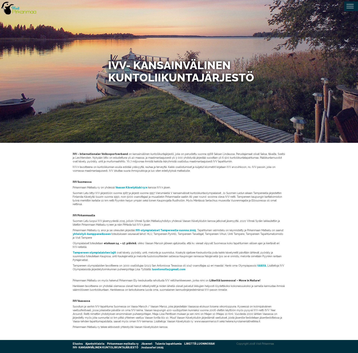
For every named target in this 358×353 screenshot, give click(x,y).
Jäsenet (146, 343)
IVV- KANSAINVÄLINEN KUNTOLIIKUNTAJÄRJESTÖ (105, 347)
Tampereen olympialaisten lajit (94, 252)
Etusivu (78, 343)
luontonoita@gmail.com (168, 269)
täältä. (262, 265)
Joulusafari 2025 (152, 347)
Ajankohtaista (94, 343)
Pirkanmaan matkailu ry (123, 343)
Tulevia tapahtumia (168, 343)
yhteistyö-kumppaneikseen (92, 233)
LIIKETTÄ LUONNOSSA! (199, 343)
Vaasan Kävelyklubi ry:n (131, 187)
